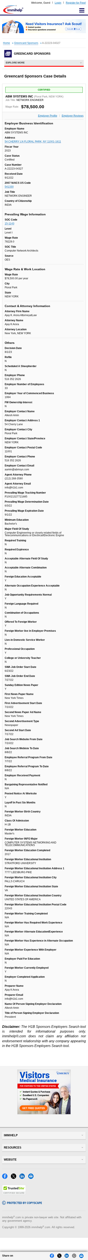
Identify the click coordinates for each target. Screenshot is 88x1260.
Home (6, 43)
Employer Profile (47, 115)
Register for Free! (76, 2)
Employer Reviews (73, 115)
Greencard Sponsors (26, 43)
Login (58, 2)
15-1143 (9, 223)
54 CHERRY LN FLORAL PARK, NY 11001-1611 (33, 141)
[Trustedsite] (14, 1194)
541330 (9, 186)
